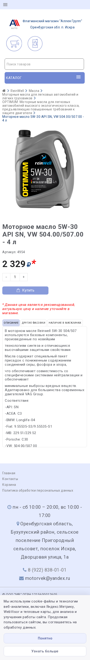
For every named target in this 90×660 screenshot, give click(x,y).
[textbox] (44, 64)
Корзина (9, 485)
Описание (11, 322)
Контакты (10, 479)
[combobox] (44, 64)
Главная (8, 473)
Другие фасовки (33, 322)
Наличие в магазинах (65, 322)
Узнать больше (45, 651)
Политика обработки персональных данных (37, 490)
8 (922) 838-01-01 (47, 570)
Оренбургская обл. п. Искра (52, 24)
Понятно (45, 638)
